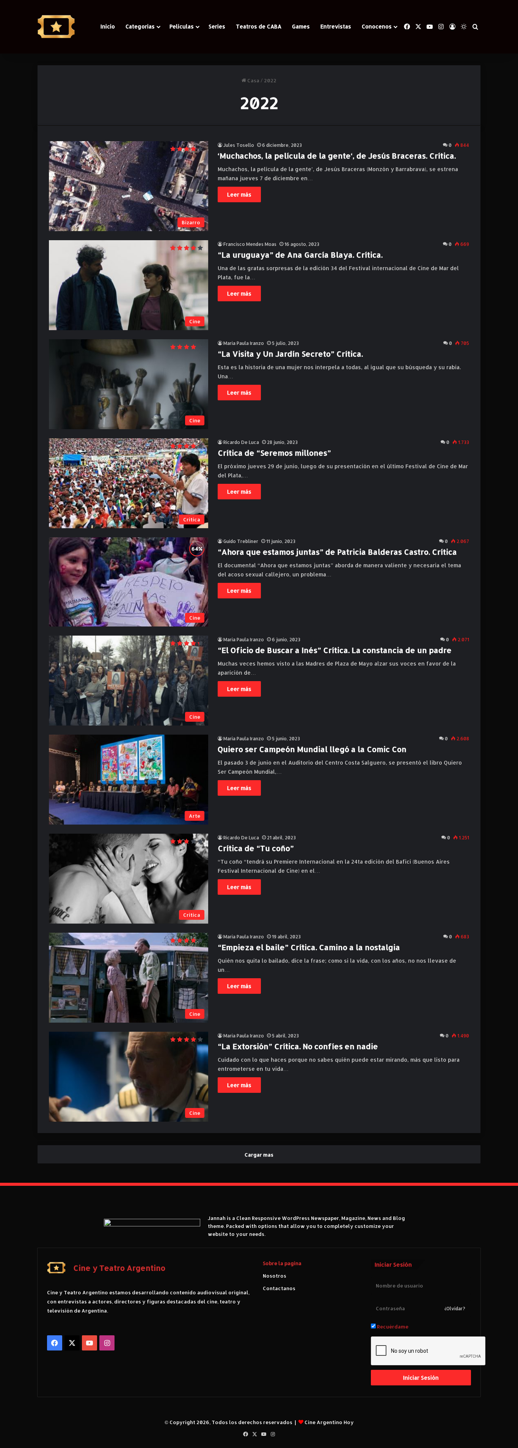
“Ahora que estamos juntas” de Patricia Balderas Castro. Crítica (337, 552)
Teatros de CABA (258, 26)
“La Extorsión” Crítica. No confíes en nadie (298, 1046)
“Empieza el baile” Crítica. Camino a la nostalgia (309, 947)
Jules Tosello (238, 145)
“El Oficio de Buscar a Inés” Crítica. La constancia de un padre (335, 650)
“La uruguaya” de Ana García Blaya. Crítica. (300, 255)
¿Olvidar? (454, 1308)
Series (217, 26)
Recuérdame (392, 1327)
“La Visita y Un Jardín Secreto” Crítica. (290, 354)
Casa (252, 80)
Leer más (239, 194)
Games (301, 26)
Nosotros (274, 1276)
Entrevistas (335, 26)
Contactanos (279, 1288)
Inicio (107, 26)
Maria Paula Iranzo (243, 343)
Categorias (140, 26)
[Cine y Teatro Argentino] (56, 26)
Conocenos (377, 26)
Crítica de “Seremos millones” (274, 453)
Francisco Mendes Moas (249, 244)
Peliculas (182, 26)
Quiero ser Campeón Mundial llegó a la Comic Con (312, 749)
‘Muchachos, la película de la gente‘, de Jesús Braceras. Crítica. (337, 156)
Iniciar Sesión (421, 1377)
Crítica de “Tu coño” (256, 848)
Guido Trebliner (240, 541)
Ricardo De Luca (241, 442)
